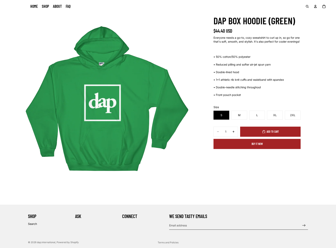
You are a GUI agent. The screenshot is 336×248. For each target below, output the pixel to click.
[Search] (307, 6)
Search (32, 223)
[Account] (315, 6)
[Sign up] (304, 225)
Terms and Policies (168, 242)
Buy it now (257, 143)
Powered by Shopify (68, 242)
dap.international (46, 242)
